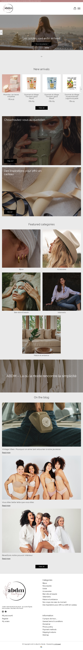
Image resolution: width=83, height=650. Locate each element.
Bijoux (21, 269)
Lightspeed (57, 644)
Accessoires (61, 269)
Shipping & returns (49, 632)
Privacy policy (48, 627)
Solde (45, 589)
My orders (6, 621)
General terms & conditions (53, 621)
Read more (6, 453)
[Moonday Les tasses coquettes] (11, 83)
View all (41, 108)
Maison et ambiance (41, 355)
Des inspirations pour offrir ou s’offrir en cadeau (60, 605)
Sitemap (46, 635)
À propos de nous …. (50, 619)
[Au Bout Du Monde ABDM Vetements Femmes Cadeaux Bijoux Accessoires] (7, 8)
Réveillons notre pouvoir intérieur (17, 555)
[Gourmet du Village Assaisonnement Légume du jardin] (72, 83)
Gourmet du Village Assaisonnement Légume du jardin (72, 96)
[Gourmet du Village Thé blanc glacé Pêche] (31, 83)
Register (5, 619)
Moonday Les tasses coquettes (11, 95)
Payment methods (49, 629)
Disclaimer (46, 624)
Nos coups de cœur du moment (55, 602)
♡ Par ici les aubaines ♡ (41, 44)
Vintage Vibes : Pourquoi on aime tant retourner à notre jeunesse (31, 449)
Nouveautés (47, 586)
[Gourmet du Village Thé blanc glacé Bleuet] (52, 83)
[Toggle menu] (79, 8)
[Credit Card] (41, 647)
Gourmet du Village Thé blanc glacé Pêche (31, 96)
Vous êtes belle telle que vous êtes (18, 502)
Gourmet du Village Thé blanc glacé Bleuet (51, 96)
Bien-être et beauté (21, 312)
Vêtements (62, 312)
